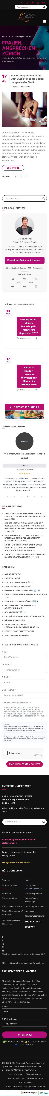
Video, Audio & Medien (15, 635)
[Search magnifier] (44, 7)
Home (4, 36)
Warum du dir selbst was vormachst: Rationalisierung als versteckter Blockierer (23, 538)
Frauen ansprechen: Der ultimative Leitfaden (25, 1086)
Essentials (10, 578)
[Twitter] (21, 176)
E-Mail (5, 677)
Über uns (6, 880)
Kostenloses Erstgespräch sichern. (24, 260)
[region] (24, 466)
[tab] (7, 497)
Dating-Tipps (10, 574)
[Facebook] (15, 176)
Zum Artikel (13, 168)
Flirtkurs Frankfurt (34, 1074)
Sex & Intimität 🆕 (13, 612)
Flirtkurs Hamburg (35, 1078)
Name (5, 651)
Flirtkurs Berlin (25, 1082)
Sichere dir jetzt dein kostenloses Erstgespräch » (18, 841)
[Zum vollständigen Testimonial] (24, 441)
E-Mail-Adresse (9, 1019)
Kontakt (27, 880)
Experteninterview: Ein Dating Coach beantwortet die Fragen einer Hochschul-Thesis (23, 547)
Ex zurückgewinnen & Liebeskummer (22, 616)
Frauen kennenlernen (22, 86)
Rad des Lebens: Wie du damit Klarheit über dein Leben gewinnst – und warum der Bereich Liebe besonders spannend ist (25, 526)
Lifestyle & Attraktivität (17, 631)
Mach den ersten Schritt (24, 764)
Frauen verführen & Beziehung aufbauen (25, 594)
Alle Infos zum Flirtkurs (24, 407)
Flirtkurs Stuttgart (15, 1074)
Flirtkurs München (16, 1078)
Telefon (6, 664)
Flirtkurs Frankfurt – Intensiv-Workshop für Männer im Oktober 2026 (29, 376)
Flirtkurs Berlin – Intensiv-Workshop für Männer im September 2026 (28, 326)
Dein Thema (8, 690)
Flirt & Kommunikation (15, 582)
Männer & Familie (13, 620)
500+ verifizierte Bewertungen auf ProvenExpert (23, 963)
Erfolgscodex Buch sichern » (16, 862)
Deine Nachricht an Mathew (15, 702)
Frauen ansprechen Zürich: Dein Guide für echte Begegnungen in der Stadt (28, 79)
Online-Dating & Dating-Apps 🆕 (20, 590)
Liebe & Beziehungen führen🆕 (19, 601)
